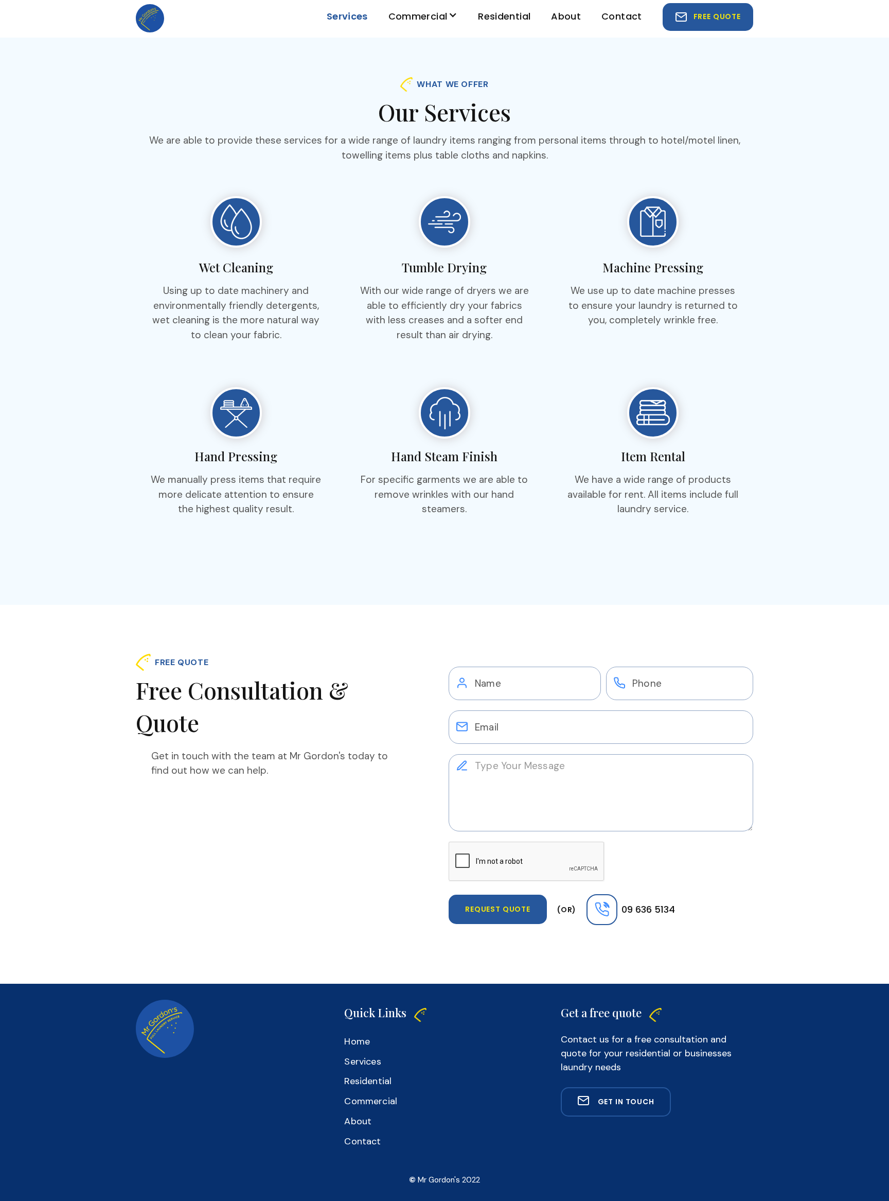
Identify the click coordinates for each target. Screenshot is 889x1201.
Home (357, 1041)
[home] (150, 18)
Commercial (418, 16)
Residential (504, 16)
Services (347, 16)
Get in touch (626, 1101)
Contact (621, 16)
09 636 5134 (648, 909)
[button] (423, 18)
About (566, 16)
